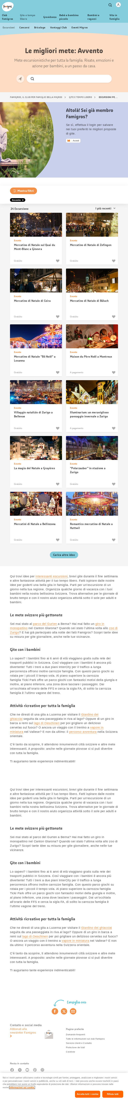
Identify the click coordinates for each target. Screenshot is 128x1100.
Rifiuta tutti (113, 1094)
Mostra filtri (26, 191)
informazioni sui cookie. (22, 1087)
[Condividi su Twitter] (64, 1011)
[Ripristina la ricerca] (106, 78)
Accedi (76, 141)
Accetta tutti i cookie (87, 1094)
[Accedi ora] (118, 4)
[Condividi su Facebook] (55, 1011)
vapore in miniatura (75, 940)
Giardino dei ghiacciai (96, 927)
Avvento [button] (16, 199)
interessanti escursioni (52, 576)
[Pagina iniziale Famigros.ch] (8, 6)
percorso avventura (83, 731)
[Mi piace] (58, 261)
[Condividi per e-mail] (73, 1011)
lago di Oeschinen (47, 723)
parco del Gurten (45, 623)
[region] (64, 1086)
